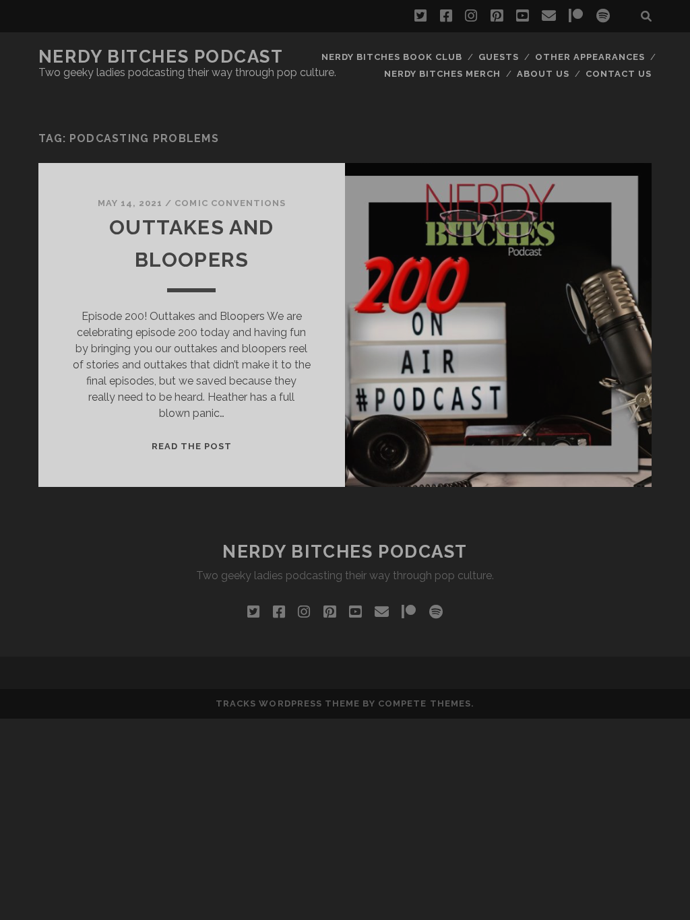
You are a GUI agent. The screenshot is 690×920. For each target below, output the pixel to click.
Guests (498, 57)
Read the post (192, 446)
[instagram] (471, 16)
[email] (549, 16)
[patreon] (576, 16)
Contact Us (619, 74)
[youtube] (522, 16)
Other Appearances (590, 57)
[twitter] (420, 16)
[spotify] (603, 16)
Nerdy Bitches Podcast (161, 56)
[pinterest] (497, 16)
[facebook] (446, 16)
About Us (543, 74)
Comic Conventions (230, 203)
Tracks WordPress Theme (288, 703)
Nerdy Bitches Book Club (392, 57)
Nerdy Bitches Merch (442, 74)
